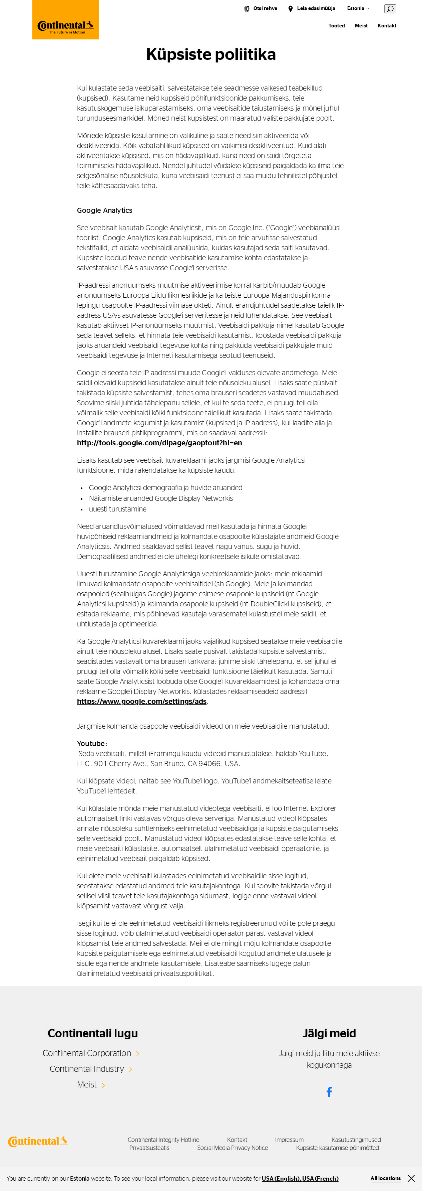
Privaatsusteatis (149, 1148)
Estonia (355, 8)
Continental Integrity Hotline (163, 1140)
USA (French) (320, 1179)
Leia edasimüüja (316, 8)
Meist (361, 25)
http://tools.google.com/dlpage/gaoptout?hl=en (160, 443)
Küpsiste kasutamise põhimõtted (337, 1148)
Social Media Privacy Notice (232, 1148)
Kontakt (387, 25)
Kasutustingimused (356, 1140)
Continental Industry (87, 1069)
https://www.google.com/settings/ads (141, 701)
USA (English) (281, 1179)
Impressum (289, 1140)
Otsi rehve (265, 8)
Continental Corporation (87, 1053)
